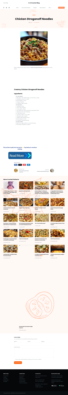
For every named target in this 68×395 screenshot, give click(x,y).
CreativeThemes (22, 393)
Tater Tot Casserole (23, 238)
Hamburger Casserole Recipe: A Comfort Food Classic (10, 239)
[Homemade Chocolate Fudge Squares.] (26, 285)
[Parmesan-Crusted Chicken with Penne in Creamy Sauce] (10, 218)
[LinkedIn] (28, 165)
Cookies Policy (22, 380)
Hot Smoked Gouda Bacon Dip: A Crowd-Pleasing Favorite (26, 224)
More (50, 7)
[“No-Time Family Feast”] (42, 218)
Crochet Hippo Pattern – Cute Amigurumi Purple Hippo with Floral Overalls (10, 192)
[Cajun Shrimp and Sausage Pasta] (58, 202)
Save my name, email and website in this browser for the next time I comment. (28, 359)
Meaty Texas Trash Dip (24, 207)
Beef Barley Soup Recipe (24, 191)
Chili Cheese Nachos (55, 238)
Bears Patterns (43, 7)
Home (17, 7)
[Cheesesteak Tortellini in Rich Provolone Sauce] (10, 249)
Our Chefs (5, 378)
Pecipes (5, 377)
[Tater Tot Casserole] (26, 233)
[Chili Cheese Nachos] (58, 233)
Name (15, 341)
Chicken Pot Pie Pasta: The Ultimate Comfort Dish (41, 239)
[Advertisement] (34, 78)
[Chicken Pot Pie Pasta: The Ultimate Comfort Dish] (42, 233)
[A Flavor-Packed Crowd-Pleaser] (42, 202)
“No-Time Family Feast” (40, 223)
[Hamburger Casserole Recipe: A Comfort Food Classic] (10, 233)
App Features (22, 378)
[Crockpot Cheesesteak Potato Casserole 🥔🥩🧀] (42, 249)
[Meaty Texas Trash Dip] (26, 202)
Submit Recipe (61, 7)
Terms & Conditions (23, 382)
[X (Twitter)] (6, 7)
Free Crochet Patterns (26, 7)
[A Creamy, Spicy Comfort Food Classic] (58, 218)
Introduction (5, 375)
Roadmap (5, 381)
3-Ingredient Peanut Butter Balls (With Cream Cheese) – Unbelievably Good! (57, 192)
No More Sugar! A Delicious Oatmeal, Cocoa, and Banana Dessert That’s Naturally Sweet (42, 192)
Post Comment (18, 362)
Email (29, 341)
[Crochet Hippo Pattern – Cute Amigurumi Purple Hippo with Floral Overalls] (10, 185)
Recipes (35, 7)
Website (42, 341)
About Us (21, 377)
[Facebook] (3, 7)
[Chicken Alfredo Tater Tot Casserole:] (10, 202)
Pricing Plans (6, 380)
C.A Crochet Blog (34, 3)
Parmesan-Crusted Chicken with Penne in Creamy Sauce (9, 224)
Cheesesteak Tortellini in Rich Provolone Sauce (10, 255)
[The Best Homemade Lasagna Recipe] (58, 249)
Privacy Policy (22, 381)
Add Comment (17, 347)
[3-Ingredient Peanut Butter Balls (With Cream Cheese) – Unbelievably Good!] (58, 185)
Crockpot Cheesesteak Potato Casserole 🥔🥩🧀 (42, 255)
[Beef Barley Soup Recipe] (26, 185)
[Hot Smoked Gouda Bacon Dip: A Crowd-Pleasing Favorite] (26, 218)
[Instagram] (9, 7)
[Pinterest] (24, 165)
